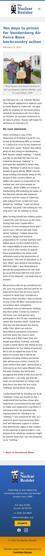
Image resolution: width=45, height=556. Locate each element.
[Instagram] (26, 530)
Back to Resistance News (20, 452)
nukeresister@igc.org (22, 517)
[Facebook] (19, 530)
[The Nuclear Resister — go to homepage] (22, 8)
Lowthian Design (22, 552)
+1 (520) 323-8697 (22, 513)
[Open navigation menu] (39, 9)
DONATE (22, 523)
